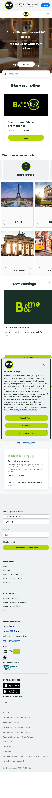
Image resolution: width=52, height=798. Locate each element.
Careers (6, 610)
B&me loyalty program (12, 578)
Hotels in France (17, 222)
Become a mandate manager (15, 602)
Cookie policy (8, 742)
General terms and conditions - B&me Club (18, 727)
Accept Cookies (27, 417)
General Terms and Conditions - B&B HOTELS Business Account (25, 756)
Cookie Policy (31, 409)
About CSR (7, 646)
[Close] (3, 5)
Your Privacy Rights (27, 433)
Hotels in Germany (17, 271)
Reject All (26, 425)
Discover (26, 45)
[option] (26, 45)
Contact (6, 570)
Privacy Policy (19, 409)
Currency (7, 529)
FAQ (5, 566)
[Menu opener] (5, 14)
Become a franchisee (11, 606)
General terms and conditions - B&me (16, 732)
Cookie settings (8, 747)
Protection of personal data (13, 723)
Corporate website (10, 598)
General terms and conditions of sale (16, 718)
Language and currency (13, 512)
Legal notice (7, 751)
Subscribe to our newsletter (26, 548)
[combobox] (28, 74)
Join (26, 138)
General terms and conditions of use (16, 713)
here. (39, 401)
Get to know (28, 357)
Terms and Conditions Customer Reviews (18, 737)
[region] (26, 399)
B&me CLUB (8, 582)
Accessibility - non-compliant (13, 761)
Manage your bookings (12, 574)
